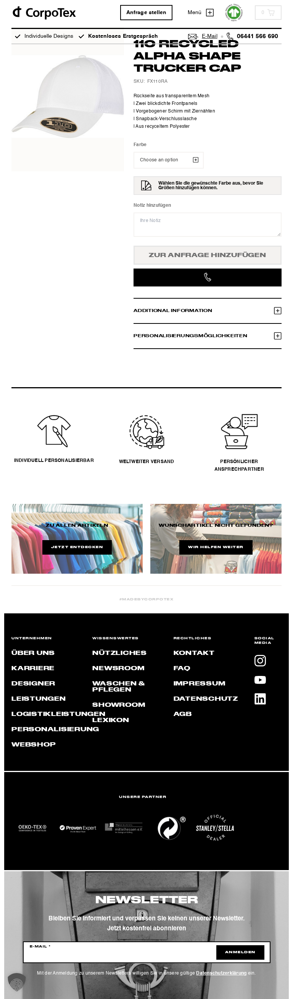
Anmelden (240, 952)
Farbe (140, 145)
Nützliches (119, 653)
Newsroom (118, 668)
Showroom (118, 705)
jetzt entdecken (77, 547)
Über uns (33, 653)
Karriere (33, 668)
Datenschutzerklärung (221, 973)
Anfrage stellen (146, 12)
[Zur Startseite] (43, 12)
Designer (33, 684)
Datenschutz (206, 699)
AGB (183, 714)
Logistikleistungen (58, 714)
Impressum (199, 684)
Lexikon (110, 720)
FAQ (182, 668)
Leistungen (38, 699)
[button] (17, 982)
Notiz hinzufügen (152, 205)
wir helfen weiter (216, 547)
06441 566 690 (257, 37)
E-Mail (40, 946)
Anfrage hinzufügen (207, 255)
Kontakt (194, 653)
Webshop (33, 745)
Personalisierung (55, 729)
